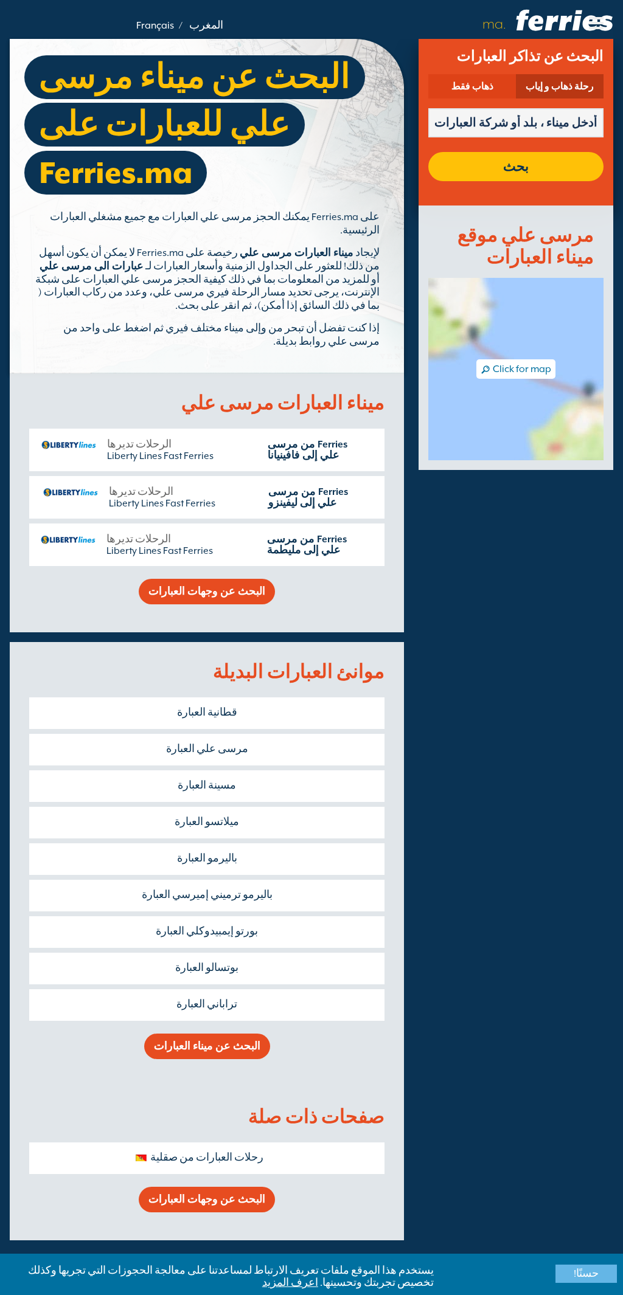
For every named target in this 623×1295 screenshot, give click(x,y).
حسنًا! (586, 1273)
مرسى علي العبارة (207, 749)
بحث (516, 166)
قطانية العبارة (207, 712)
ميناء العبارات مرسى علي (296, 252)
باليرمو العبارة (207, 858)
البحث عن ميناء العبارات (207, 1046)
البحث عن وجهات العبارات (206, 591)
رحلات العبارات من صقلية (206, 1157)
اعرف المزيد (290, 1282)
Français (155, 25)
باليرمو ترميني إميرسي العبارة (207, 894)
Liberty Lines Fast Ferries (160, 456)
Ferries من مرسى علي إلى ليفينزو (308, 497)
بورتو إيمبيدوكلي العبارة (207, 931)
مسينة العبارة (207, 785)
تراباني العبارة (206, 1004)
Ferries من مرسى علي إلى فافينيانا (307, 450)
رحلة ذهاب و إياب (560, 86)
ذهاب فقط (472, 86)
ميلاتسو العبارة (207, 822)
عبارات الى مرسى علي (92, 266)
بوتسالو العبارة (206, 967)
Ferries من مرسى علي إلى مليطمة (307, 545)
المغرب (206, 25)
